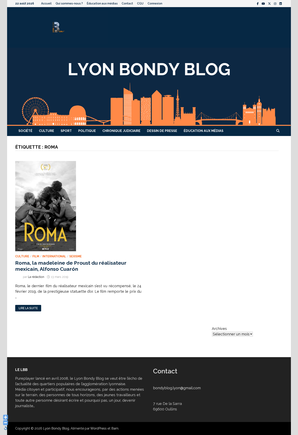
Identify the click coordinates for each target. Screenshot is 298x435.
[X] (270, 3)
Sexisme (75, 256)
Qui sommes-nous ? (69, 3)
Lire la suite (28, 308)
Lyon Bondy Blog (56, 428)
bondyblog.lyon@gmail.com (177, 388)
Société (25, 131)
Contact (127, 3)
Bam (114, 428)
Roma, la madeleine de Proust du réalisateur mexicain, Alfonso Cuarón (70, 266)
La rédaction (36, 276)
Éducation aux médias (102, 3)
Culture (46, 131)
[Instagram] (275, 3)
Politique (87, 131)
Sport (66, 131)
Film (35, 256)
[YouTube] (264, 3)
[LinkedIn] (280, 3)
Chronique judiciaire (121, 131)
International (54, 256)
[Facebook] (258, 3)
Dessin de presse (162, 131)
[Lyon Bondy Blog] (149, 86)
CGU (140, 3)
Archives (219, 328)
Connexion (155, 3)
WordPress (98, 428)
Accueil (46, 3)
